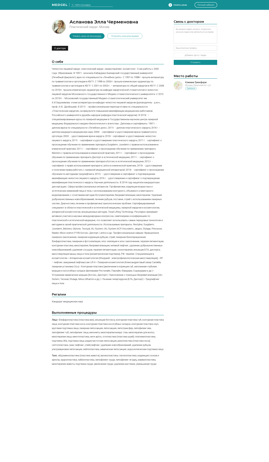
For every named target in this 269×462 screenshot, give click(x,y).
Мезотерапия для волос (141, 332)
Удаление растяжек (124, 363)
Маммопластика (147, 359)
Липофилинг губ (60, 332)
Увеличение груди (103, 363)
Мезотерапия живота (63, 363)
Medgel (60, 5)
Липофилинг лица (79, 332)
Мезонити (94, 332)
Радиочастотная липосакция (101, 340)
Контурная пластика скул (145, 324)
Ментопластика (81, 336)
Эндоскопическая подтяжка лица (145, 349)
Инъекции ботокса (105, 319)
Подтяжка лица (76, 340)
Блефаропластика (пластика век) (76, 319)
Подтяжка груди (84, 363)
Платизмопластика (145, 336)
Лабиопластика (86, 359)
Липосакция (110, 328)
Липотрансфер (125, 328)
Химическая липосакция (113, 349)
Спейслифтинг (92, 345)
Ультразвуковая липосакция (67, 349)
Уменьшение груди (146, 363)
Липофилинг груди (105, 359)
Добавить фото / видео (195, 55)
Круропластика (69, 359)
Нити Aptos (96, 336)
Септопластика (60, 345)
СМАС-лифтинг (76, 345)
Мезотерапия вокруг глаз (114, 332)
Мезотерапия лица (62, 336)
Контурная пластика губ (128, 319)
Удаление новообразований (116, 345)
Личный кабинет (205, 5)
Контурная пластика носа (71, 324)
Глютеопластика (127, 355)
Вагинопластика (109, 355)
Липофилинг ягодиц (126, 359)
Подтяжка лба (59, 340)
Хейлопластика (91, 349)
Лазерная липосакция (91, 328)
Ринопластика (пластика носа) (134, 340)
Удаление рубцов (141, 345)
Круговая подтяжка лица (65, 328)
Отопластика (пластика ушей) (118, 336)
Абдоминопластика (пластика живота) (79, 355)
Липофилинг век (142, 328)
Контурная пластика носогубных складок (108, 324)
